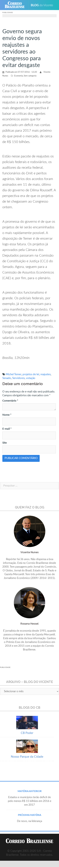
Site (4, 442)
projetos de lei (30, 374)
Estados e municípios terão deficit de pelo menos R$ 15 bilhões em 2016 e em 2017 (29, 801)
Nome (6, 414)
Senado (6, 378)
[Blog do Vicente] (43, 5)
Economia (18, 76)
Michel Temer (13, 374)
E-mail (6, 428)
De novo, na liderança (29, 821)
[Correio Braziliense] (16, 5)
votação (30, 378)
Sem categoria (30, 76)
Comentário (10, 400)
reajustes (45, 374)
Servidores (18, 378)
